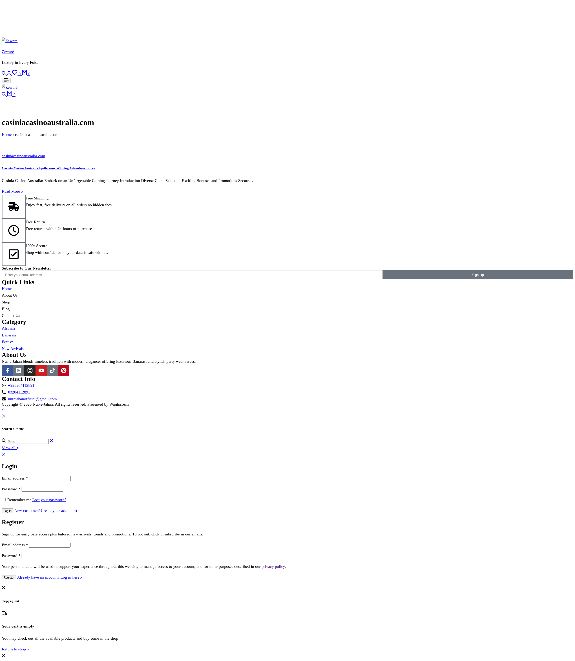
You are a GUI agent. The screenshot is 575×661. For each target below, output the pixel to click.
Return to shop (14, 649)
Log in (7, 511)
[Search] (4, 74)
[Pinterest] (63, 370)
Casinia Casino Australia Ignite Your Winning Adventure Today (48, 168)
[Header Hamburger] (6, 80)
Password (11, 489)
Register (9, 577)
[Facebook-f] (7, 370)
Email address (15, 478)
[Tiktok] (52, 370)
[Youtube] (41, 370)
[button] (17, 74)
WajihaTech (119, 404)
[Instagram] (29, 370)
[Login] (9, 74)
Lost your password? (49, 499)
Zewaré (8, 51)
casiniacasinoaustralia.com (23, 156)
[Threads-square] (18, 370)
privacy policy (273, 566)
